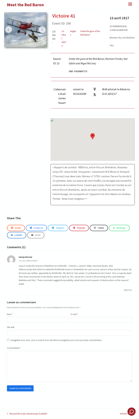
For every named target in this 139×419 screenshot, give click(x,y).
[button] (130, 4)
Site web (10, 327)
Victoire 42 (124, 413)
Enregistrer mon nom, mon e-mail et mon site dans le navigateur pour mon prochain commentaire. (56, 340)
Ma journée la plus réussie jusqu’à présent (27, 413)
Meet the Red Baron (25, 4)
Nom (10, 314)
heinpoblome (25, 257)
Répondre (128, 290)
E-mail (74, 314)
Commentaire (14, 348)
